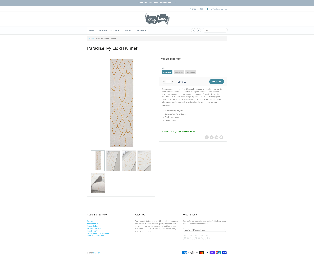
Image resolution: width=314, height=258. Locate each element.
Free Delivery (92, 231)
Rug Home (97, 253)
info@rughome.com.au (218, 9)
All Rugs (102, 30)
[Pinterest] (196, 237)
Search (90, 221)
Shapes (140, 30)
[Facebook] (190, 237)
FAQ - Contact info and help (98, 233)
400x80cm (179, 72)
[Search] (224, 30)
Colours (127, 30)
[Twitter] (185, 237)
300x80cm (167, 72)
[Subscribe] (224, 230)
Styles (113, 30)
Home (91, 30)
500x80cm (191, 72)
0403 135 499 (197, 9)
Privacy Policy (92, 226)
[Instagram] (201, 237)
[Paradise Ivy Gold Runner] (121, 103)
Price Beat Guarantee (95, 235)
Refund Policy (92, 223)
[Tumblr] (207, 237)
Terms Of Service (94, 228)
